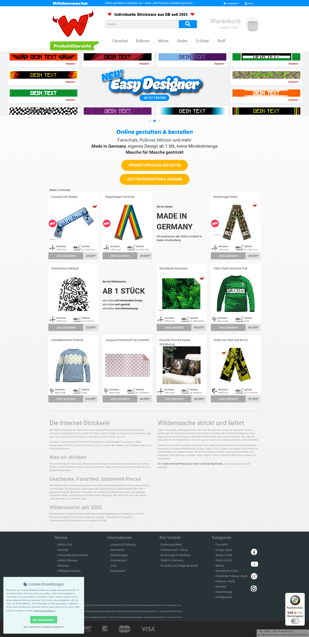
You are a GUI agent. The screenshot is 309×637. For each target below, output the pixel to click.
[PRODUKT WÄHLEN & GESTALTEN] (154, 169)
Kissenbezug (224, 592)
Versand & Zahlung (123, 544)
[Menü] (302, 595)
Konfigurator (224, 597)
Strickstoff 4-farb (227, 571)
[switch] (295, 621)
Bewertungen (119, 555)
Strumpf (221, 586)
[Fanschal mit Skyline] (73, 222)
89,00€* (199, 327)
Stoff (221, 41)
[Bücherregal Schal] (236, 222)
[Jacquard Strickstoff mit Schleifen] (128, 365)
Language (231, 3)
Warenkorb (225, 21)
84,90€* (253, 327)
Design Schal (224, 550)
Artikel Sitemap (68, 560)
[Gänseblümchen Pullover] (73, 365)
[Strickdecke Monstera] (182, 294)
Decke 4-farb (224, 560)
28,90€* (91, 255)
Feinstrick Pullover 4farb (231, 576)
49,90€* (145, 399)
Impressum (118, 571)
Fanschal (120, 41)
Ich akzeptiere (43, 619)
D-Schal (202, 41)
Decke (182, 41)
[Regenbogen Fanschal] (128, 222)
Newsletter (118, 550)
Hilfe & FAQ (65, 544)
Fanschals (128, 140)
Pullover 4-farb (225, 581)
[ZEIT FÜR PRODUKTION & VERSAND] (154, 183)
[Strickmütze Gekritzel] (73, 294)
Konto (250, 3)
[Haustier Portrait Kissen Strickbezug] (182, 365)
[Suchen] (188, 24)
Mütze (163, 41)
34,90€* (199, 399)
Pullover (142, 41)
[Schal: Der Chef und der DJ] (236, 365)
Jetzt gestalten (66, 255)
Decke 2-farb (224, 555)
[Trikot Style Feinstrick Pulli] (236, 294)
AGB (113, 565)
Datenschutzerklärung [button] (44, 610)
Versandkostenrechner (73, 555)
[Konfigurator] (74, 46)
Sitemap (63, 565)
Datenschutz (119, 560)
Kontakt (63, 550)
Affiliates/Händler (69, 571)
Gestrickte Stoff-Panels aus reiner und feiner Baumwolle (193, 463)
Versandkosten (285, 631)
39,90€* (253, 399)
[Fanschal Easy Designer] (154, 83)
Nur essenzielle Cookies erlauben (43, 626)
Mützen (164, 140)
